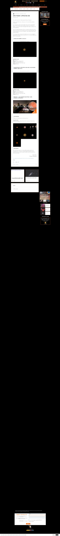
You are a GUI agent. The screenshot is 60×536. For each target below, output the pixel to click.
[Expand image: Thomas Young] (25, 127)
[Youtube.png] (26, 2)
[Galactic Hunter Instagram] (29, 2)
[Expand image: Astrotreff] (17, 127)
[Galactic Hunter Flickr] (30, 2)
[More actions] (36, 13)
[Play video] (25, 106)
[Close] (59, 534)
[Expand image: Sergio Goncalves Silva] (33, 127)
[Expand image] (17, 135)
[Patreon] (33, 2)
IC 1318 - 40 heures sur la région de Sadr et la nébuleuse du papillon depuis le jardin (17, 178)
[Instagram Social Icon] (33, 530)
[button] (45, 1)
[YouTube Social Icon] (30, 530)
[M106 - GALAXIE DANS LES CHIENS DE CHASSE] (32, 173)
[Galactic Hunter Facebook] (27, 2)
